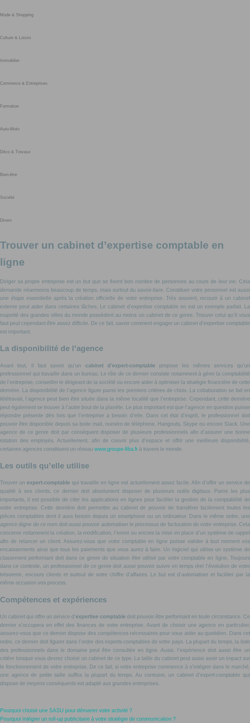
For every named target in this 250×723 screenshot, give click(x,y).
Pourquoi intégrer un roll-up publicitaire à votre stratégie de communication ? (88, 719)
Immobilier (10, 60)
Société (7, 197)
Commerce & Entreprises (24, 83)
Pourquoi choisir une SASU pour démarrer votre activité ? (66, 710)
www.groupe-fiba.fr (116, 449)
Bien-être (8, 174)
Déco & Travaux (15, 151)
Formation (9, 106)
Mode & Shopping (17, 14)
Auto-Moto (10, 128)
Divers (6, 220)
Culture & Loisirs (15, 37)
